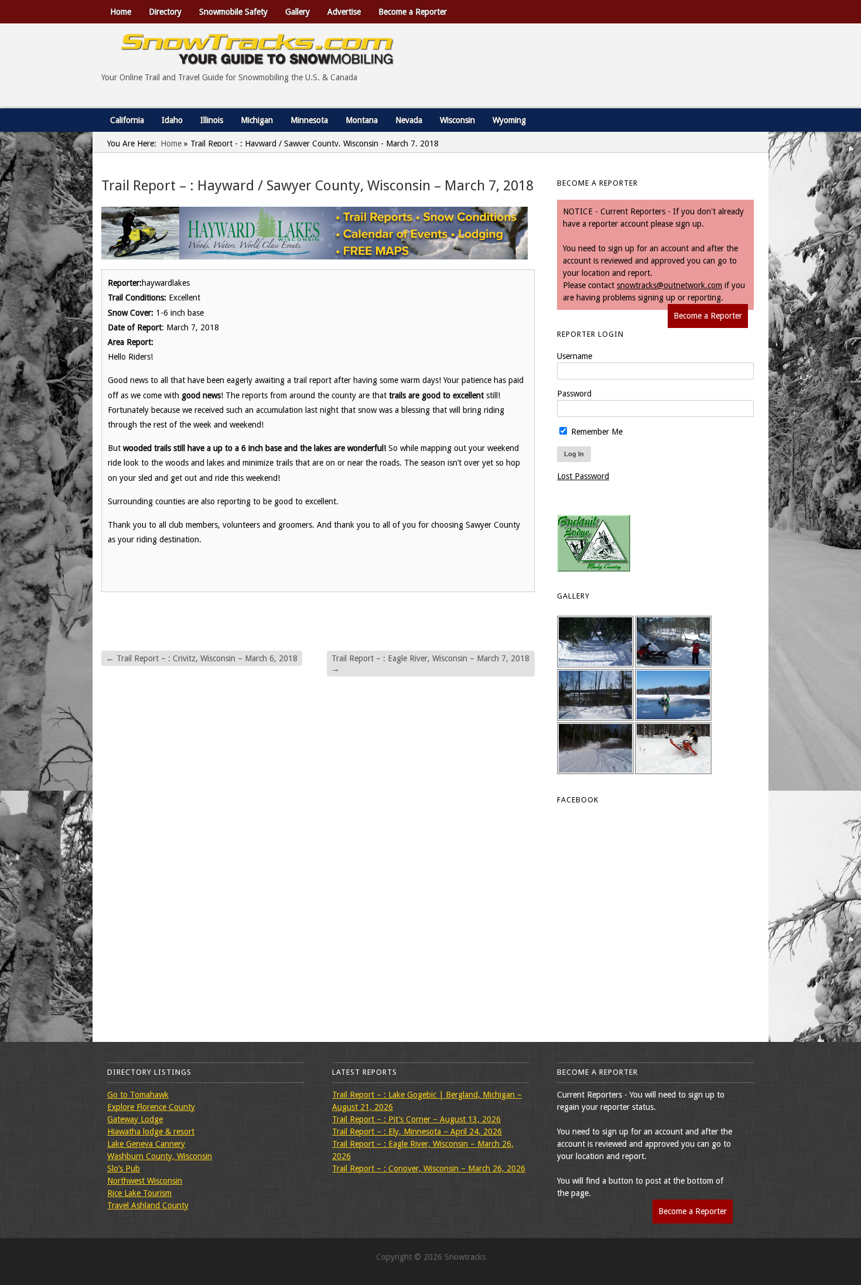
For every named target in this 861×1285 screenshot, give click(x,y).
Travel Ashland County (148, 1205)
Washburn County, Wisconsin (159, 1156)
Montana (362, 120)
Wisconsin (457, 120)
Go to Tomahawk (138, 1094)
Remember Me (596, 431)
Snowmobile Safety (233, 11)
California (127, 120)
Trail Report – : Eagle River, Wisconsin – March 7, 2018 (430, 664)
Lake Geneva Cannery (146, 1144)
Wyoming (509, 120)
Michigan (257, 120)
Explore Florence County (151, 1107)
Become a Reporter (412, 11)
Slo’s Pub (123, 1168)
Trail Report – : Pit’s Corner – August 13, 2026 (416, 1119)
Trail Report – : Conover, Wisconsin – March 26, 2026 (428, 1168)
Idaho (172, 120)
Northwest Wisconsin (144, 1180)
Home (120, 11)
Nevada (408, 120)
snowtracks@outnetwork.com (669, 285)
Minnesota (309, 120)
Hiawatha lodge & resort (150, 1131)
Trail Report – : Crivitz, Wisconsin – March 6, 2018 (202, 658)
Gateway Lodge (135, 1119)
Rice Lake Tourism (139, 1193)
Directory (165, 11)
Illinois (211, 120)
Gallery (297, 11)
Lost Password (583, 476)
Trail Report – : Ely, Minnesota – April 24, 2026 (417, 1131)
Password (574, 393)
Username (574, 356)
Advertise (344, 11)
